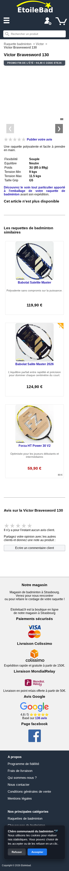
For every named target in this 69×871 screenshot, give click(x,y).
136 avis (41, 718)
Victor (40, 44)
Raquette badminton (17, 44)
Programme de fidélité (23, 764)
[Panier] (61, 21)
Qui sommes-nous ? (22, 778)
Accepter (37, 851)
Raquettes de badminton (25, 818)
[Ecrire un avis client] (15, 139)
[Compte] (48, 21)
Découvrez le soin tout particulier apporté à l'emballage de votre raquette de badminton (34, 191)
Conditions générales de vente (29, 791)
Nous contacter (19, 784)
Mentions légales (20, 798)
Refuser (17, 851)
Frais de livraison (20, 771)
